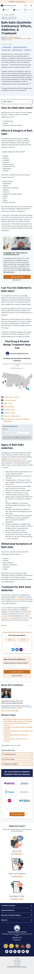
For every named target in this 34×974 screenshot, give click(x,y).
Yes (12, 640)
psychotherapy (19, 599)
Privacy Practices (17, 960)
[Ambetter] (9, 800)
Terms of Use (17, 963)
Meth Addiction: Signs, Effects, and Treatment (17, 719)
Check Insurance (17, 876)
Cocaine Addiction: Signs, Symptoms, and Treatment (15, 724)
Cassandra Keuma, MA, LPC (13, 37)
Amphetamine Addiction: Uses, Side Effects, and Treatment (18, 732)
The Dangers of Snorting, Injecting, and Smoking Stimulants (17, 728)
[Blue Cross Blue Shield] (24, 800)
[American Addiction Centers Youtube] (23, 951)
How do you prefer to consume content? (16, 663)
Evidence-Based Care (21, 47)
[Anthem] (24, 783)
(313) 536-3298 (19, 1)
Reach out (26, 618)
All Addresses (17, 939)
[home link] (2, 15)
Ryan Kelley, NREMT (26, 38)
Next (17, 437)
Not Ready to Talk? (17, 899)
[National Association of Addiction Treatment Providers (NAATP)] (28, 946)
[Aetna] (9, 783)
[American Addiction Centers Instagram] (19, 951)
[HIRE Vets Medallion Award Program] (17, 946)
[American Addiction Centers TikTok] (27, 951)
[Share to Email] (21, 649)
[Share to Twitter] (13, 649)
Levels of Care (18, 50)
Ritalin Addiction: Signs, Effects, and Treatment (17, 721)
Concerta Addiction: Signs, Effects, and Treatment (15, 739)
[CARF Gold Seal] (6, 946)
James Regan (9, 38)
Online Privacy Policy (17, 961)
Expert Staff (7, 50)
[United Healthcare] (24, 792)
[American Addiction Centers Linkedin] (15, 951)
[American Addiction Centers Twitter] (7, 951)
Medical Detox (7, 47)
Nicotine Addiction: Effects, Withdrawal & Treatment (15, 736)
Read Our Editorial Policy (8, 710)
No (25, 640)
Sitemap (17, 958)
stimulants (6, 14)
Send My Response (17, 672)
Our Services (27, 50)
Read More (19, 708)
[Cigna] (9, 792)
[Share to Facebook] (17, 649)
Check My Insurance (17, 814)
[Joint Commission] (11, 946)
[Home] (8, 5)
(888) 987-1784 (17, 937)
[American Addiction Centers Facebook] (11, 951)
